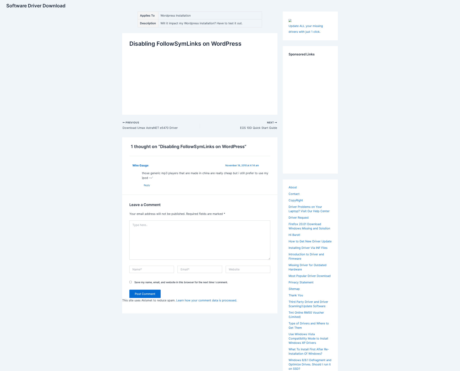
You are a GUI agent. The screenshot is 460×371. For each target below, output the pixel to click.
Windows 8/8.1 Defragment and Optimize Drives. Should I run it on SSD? (310, 364)
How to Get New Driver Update (310, 241)
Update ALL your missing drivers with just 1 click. (306, 28)
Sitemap (294, 289)
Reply (147, 185)
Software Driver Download (35, 5)
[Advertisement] (199, 78)
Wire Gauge (140, 165)
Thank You (296, 295)
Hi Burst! (294, 235)
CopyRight (296, 200)
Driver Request (299, 217)
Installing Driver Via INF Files (308, 248)
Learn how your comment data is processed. (206, 300)
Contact (294, 194)
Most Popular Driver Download (310, 276)
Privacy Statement (301, 282)
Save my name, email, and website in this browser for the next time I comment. (181, 282)
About (293, 187)
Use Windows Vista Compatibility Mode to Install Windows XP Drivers (308, 338)
